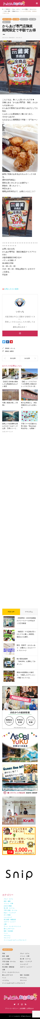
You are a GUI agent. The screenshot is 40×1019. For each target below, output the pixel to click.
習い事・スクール (25, 959)
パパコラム (5, 980)
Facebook (18, 1004)
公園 (3, 969)
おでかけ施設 (6, 959)
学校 (3, 953)
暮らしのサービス (7, 975)
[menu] (36, 3)
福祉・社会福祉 (24, 975)
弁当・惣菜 (32, 19)
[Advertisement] (20, 518)
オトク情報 (16, 19)
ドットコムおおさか (15, 1016)
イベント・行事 (24, 956)
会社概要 (22, 1008)
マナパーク (23, 980)
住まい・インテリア (26, 961)
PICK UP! (11, 612)
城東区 (12, 351)
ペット (4, 977)
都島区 (7, 351)
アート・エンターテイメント (11, 972)
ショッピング (24, 964)
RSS (25, 1004)
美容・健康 (5, 956)
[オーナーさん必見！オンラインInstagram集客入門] (11, 358)
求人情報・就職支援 (8, 967)
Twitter (14, 1004)
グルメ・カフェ (7, 19)
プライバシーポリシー (11, 1008)
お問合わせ (30, 1008)
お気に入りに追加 (11, 289)
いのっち (12, 348)
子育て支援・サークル (9, 961)
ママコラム (29, 612)
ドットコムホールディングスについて (13, 983)
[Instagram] (20, 333)
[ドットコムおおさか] (13, 3)
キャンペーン (24, 19)
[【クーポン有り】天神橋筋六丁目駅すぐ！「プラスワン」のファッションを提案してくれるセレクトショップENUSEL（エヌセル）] (29, 358)
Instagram (22, 1004)
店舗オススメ (6, 22)
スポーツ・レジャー (26, 967)
